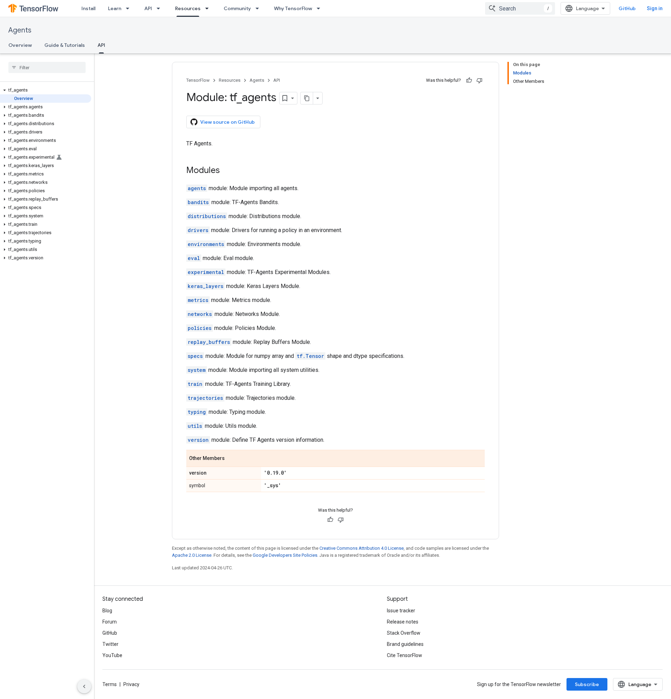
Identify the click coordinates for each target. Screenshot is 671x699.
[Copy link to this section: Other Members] (232, 459)
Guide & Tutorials (64, 45)
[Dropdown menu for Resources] (209, 8)
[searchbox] (47, 67)
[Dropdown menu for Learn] (129, 8)
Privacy (131, 684)
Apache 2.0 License (191, 555)
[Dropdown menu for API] (160, 8)
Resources (188, 8)
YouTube (112, 655)
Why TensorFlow (293, 8)
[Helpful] (469, 80)
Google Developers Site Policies (285, 555)
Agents (19, 30)
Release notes (402, 622)
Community (237, 8)
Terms (109, 684)
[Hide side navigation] (84, 686)
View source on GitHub (227, 122)
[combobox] (520, 8)
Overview (20, 45)
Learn (114, 8)
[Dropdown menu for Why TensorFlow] (320, 8)
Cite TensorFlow (404, 655)
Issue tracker (401, 610)
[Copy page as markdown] (307, 98)
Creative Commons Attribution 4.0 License (361, 548)
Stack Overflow (403, 633)
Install (88, 8)
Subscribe (587, 684)
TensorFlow (198, 80)
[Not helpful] (479, 80)
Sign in (655, 8)
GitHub (627, 8)
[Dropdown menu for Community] (259, 8)
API (148, 8)
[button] (45, 90)
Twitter (110, 644)
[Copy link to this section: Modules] (227, 171)
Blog (107, 610)
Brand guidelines (405, 644)
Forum (109, 622)
